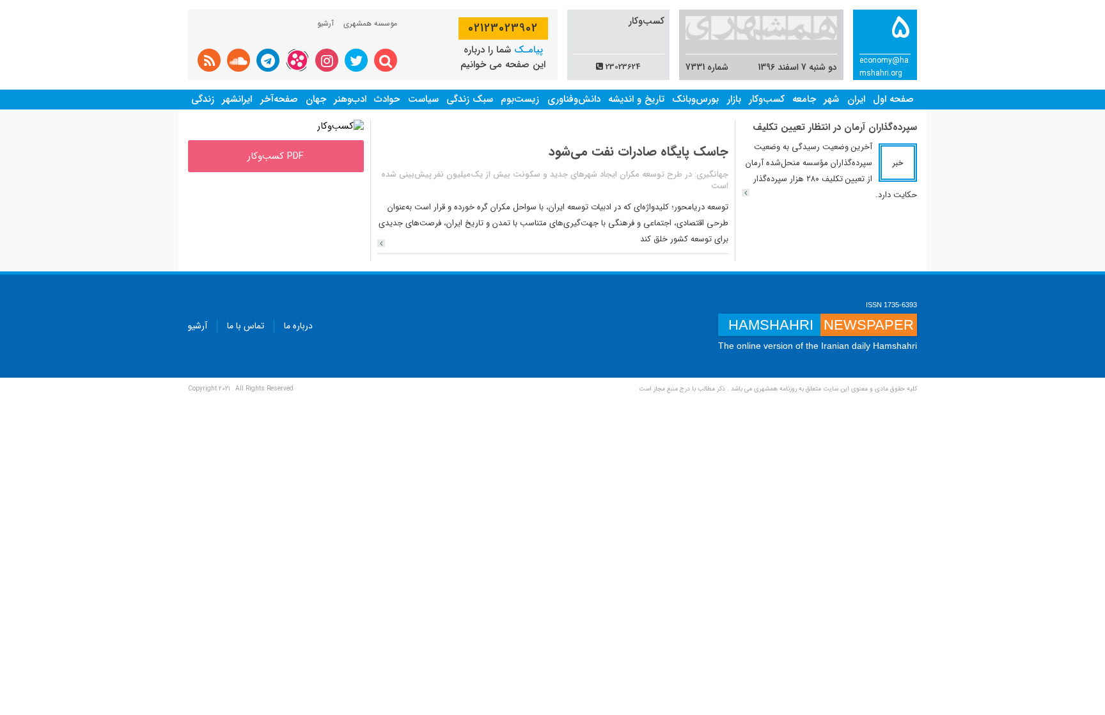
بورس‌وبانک (695, 99)
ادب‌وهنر (350, 99)
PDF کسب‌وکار (275, 156)
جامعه (804, 99)
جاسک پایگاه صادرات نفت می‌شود (638, 151)
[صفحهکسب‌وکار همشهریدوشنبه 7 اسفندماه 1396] (340, 126)
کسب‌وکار (767, 99)
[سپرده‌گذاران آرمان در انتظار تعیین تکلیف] (745, 193)
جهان (316, 99)
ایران (856, 99)
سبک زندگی (469, 99)
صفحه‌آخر (279, 99)
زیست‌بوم (520, 99)
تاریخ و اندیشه (636, 99)
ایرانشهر (237, 99)
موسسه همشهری (370, 23)
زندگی (202, 99)
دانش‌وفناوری (573, 99)
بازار (734, 99)
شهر (831, 99)
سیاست (423, 99)
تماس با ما (245, 326)
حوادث (387, 99)
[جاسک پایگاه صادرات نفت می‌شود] (381, 243)
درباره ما (298, 326)
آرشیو (325, 23)
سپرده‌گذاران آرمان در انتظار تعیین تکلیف (835, 127)
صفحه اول (893, 99)
